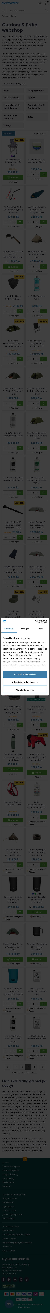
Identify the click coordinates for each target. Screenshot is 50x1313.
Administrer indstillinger (23, 682)
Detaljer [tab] (25, 629)
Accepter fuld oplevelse (25, 674)
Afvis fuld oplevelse (25, 690)
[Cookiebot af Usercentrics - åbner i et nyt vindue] (35, 621)
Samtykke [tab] (9, 629)
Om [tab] (41, 629)
